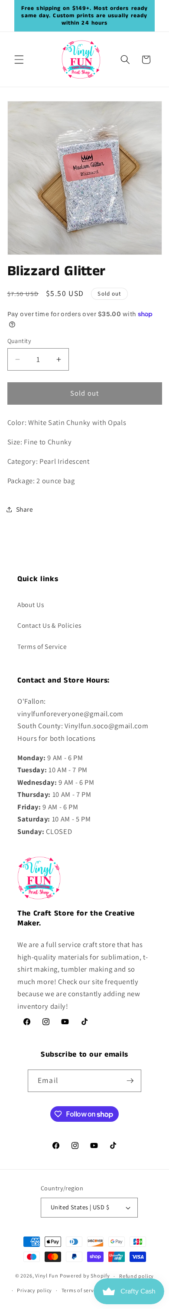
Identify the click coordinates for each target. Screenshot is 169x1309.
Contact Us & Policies (49, 625)
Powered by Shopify (85, 1276)
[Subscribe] (130, 1081)
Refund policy (136, 1276)
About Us (30, 604)
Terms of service (81, 1290)
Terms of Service (42, 646)
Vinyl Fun (46, 1276)
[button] (19, 59)
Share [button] (24, 509)
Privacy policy (34, 1290)
